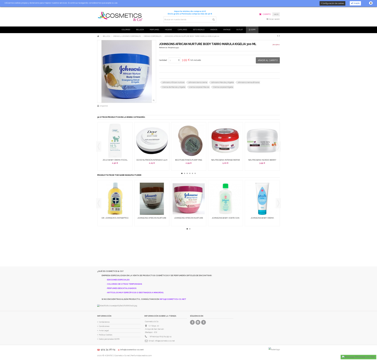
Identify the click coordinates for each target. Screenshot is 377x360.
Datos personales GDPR (109, 339)
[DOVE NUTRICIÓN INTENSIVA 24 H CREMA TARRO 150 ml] (152, 141)
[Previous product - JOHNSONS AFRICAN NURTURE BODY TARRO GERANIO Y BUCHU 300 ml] (277, 36)
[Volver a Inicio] (98, 36)
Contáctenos (104, 322)
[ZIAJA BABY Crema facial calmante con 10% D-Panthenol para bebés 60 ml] (115, 141)
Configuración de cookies (333, 3)
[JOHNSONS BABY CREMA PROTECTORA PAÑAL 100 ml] (262, 199)
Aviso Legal (104, 330)
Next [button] (278, 146)
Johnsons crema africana (248, 82)
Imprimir (104, 106)
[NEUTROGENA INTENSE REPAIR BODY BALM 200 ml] (225, 141)
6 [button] (195, 173)
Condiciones (104, 326)
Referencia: (163, 48)
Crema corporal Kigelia (223, 87)
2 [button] (184, 173)
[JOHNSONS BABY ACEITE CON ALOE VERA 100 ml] (225, 199)
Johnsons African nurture (173, 82)
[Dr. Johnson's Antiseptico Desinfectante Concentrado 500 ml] (115, 199)
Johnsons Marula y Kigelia (222, 82)
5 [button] (192, 173)
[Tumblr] (203, 322)
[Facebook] (192, 322)
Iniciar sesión (274, 19)
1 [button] (181, 173)
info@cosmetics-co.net (165, 341)
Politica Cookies (105, 335)
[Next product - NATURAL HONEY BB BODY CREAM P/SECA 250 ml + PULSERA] (279, 36)
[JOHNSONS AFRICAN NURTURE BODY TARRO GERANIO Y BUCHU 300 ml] (189, 199)
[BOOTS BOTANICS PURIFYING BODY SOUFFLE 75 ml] (189, 141)
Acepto (356, 3)
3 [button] (187, 173)
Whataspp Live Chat (365, 357)
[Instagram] (198, 322)
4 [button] (189, 173)
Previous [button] (98, 146)
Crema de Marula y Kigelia (173, 87)
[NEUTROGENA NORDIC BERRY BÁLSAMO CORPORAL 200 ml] (262, 141)
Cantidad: (163, 60)
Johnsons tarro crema (197, 82)
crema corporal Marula (199, 87)
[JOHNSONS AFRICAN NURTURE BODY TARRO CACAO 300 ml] (152, 199)
